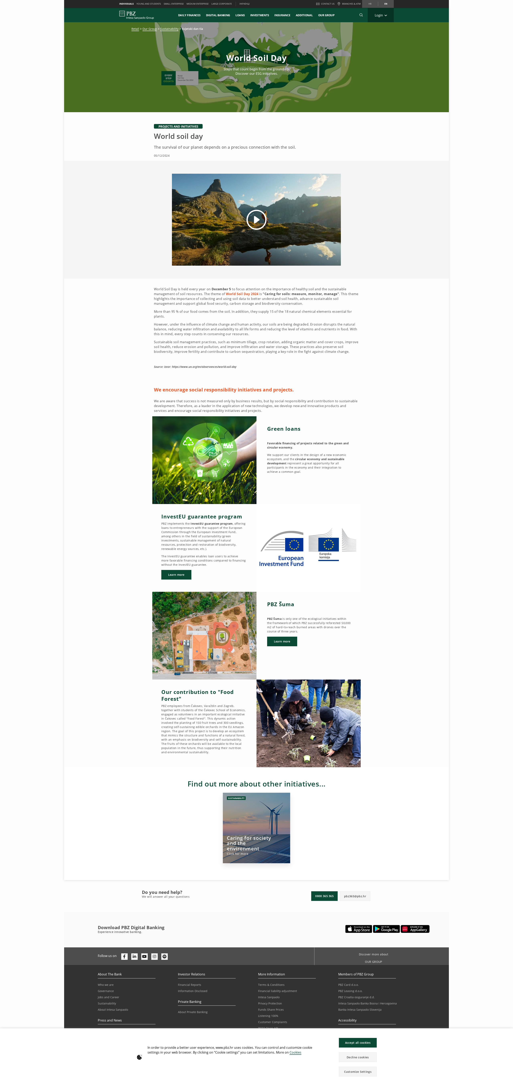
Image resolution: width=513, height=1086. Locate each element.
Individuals (126, 3)
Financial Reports (189, 985)
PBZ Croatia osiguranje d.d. (356, 997)
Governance (106, 991)
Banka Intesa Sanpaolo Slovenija (360, 1009)
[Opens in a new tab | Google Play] (386, 929)
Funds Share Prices (271, 1009)
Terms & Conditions (271, 985)
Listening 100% (268, 1016)
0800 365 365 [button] (324, 896)
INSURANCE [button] (282, 15)
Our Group (326, 15)
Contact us (327, 3)
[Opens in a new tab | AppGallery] (415, 929)
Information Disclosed (192, 991)
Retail (135, 29)
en (385, 3)
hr (370, 3)
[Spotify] (164, 956)
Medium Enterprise (198, 3)
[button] (508, 1033)
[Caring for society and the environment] (256, 828)
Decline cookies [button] (358, 1057)
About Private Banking (193, 1012)
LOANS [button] (240, 15)
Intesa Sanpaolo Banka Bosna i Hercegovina (367, 1003)
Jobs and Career (108, 997)
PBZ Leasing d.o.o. (350, 991)
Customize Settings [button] (358, 1072)
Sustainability (169, 29)
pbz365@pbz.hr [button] (355, 896)
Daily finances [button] (189, 15)
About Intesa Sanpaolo (113, 1009)
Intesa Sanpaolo (269, 997)
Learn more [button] (176, 575)
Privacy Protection (270, 1003)
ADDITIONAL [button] (304, 15)
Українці (244, 3)
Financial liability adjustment (277, 991)
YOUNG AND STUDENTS (148, 3)
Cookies (295, 1052)
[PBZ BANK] (136, 15)
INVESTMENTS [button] (259, 15)
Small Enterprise (174, 3)
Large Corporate (221, 3)
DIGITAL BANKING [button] (218, 15)
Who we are (106, 985)
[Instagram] (154, 956)
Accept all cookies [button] (358, 1043)
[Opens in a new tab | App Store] (358, 929)
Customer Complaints (272, 1022)
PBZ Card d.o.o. (348, 985)
